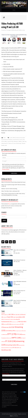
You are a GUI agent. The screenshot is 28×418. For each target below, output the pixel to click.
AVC (15, 314)
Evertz (20, 139)
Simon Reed (4, 143)
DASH (3, 319)
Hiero (11, 416)
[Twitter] (2, 241)
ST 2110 (14, 143)
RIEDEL (20, 141)
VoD (10, 347)
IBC (9, 324)
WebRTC (19, 347)
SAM (23, 141)
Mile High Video (18, 330)
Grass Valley (4, 141)
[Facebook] (6, 241)
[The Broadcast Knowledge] (14, 4)
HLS (5, 324)
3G (10, 137)
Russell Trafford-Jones (20, 30)
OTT (11, 334)
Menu (14, 10)
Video (4, 137)
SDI (25, 141)
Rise (9, 204)
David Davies (16, 139)
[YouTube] (14, 241)
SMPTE (16, 338)
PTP (19, 334)
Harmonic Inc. (15, 321)
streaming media (12, 345)
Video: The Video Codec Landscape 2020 (10, 191)
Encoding (17, 319)
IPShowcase (6, 327)
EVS (24, 139)
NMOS (5, 334)
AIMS (14, 137)
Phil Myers (16, 141)
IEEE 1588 (17, 324)
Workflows (6, 350)
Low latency (10, 330)
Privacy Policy (5, 169)
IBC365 (13, 324)
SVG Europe (18, 143)
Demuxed (7, 319)
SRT (22, 338)
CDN (4, 317)
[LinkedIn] (10, 241)
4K (11, 137)
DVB (12, 319)
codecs (21, 317)
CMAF (15, 317)
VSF (14, 347)
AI (7, 314)
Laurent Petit (10, 141)
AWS (19, 314)
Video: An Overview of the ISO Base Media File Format (13, 182)
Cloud (10, 317)
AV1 (11, 314)
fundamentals (6, 321)
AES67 (3, 314)
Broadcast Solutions (8, 139)
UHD (6, 145)
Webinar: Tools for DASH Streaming (9, 188)
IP (22, 324)
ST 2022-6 (9, 143)
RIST (9, 338)
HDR (20, 321)
